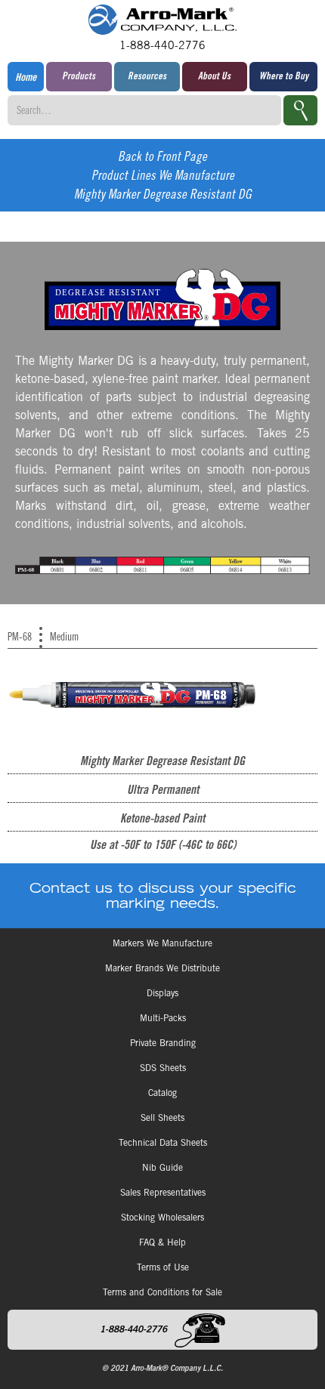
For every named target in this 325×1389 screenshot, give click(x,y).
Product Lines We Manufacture (162, 177)
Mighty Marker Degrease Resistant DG (163, 196)
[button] (79, 76)
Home (25, 78)
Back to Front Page (162, 158)
